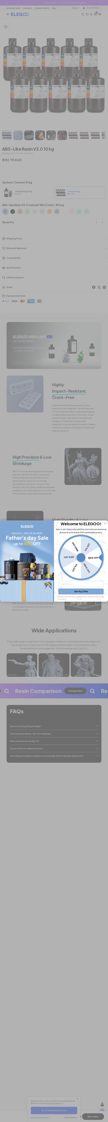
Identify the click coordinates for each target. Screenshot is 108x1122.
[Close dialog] (105, 523)
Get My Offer (81, 591)
